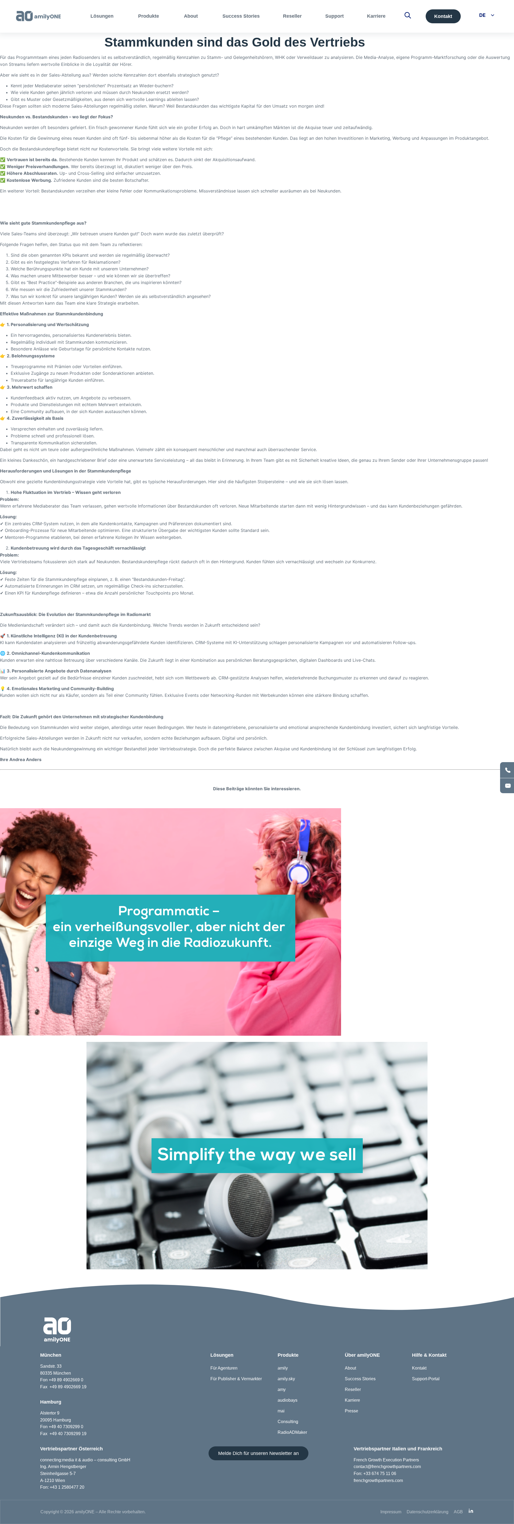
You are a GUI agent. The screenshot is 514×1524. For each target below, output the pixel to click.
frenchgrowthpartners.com (378, 1480)
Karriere (352, 1400)
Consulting (288, 1421)
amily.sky (286, 1378)
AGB (458, 1512)
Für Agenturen (223, 1368)
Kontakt (419, 1368)
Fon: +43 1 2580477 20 (62, 1487)
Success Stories (360, 1378)
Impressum (390, 1512)
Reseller (353, 1389)
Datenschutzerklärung (427, 1512)
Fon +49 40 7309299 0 (61, 1426)
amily (283, 1368)
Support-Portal (426, 1378)
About (350, 1368)
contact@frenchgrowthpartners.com (387, 1466)
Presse (351, 1411)
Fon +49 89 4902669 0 (61, 1380)
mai (281, 1411)
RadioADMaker (292, 1432)
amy (282, 1389)
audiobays (287, 1400)
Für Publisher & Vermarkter (236, 1378)
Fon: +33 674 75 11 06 (375, 1473)
